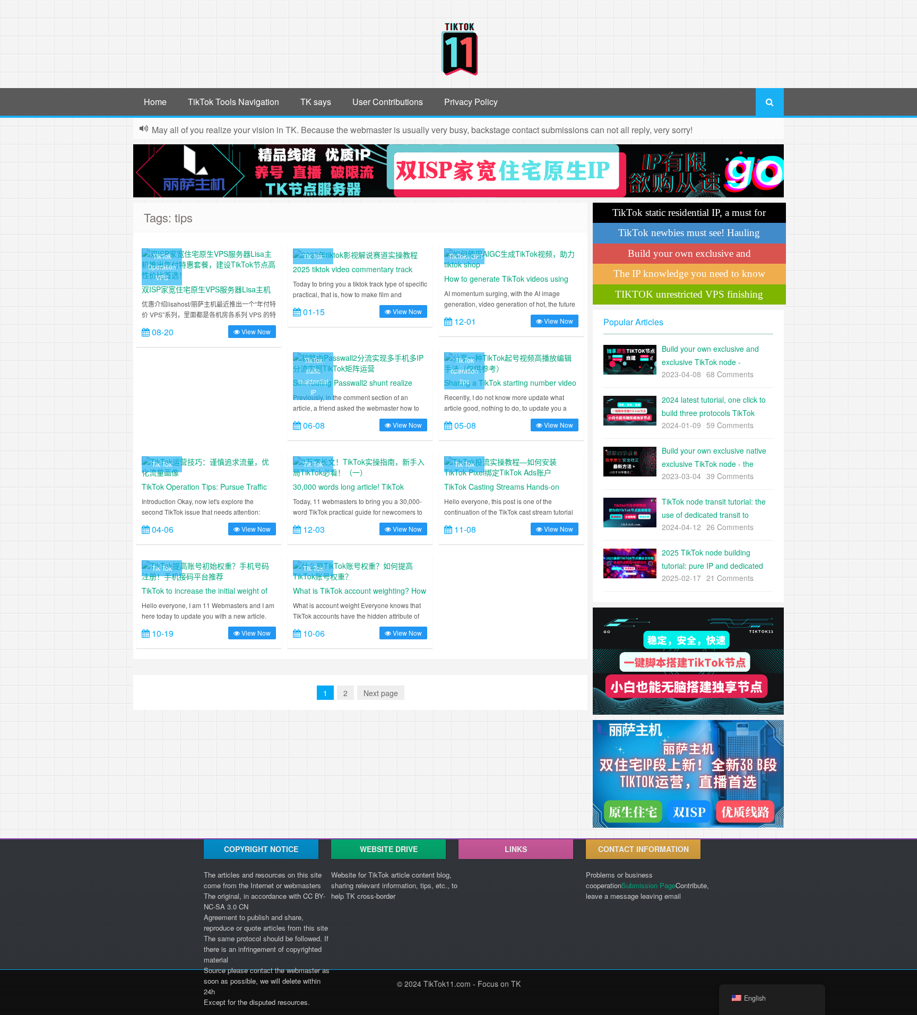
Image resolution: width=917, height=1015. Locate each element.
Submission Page (648, 885)
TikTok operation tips (464, 370)
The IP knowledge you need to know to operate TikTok (689, 276)
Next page (381, 693)
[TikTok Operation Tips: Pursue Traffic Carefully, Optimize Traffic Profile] (209, 466)
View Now (255, 331)
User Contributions (387, 102)
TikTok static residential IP (313, 375)
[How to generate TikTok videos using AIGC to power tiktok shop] (511, 258)
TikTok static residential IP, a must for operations (689, 215)
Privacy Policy (471, 102)
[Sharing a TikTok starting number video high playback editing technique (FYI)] (511, 362)
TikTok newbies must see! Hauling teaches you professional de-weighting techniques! (689, 235)
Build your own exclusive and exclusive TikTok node (689, 256)
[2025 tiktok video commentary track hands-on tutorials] (355, 253)
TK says (315, 102)
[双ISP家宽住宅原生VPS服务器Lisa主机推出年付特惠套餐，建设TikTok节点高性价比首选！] (209, 263)
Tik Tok (313, 256)
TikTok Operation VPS (162, 266)
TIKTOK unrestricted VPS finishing (689, 294)
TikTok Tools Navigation (233, 102)
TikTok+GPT (465, 256)
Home (155, 102)
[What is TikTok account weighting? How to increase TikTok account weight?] (360, 570)
